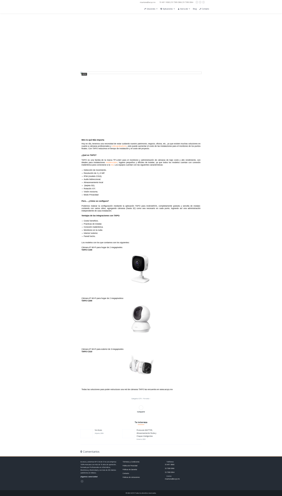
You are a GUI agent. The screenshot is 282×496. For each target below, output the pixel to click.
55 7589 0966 (176, 2)
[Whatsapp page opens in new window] (203, 2)
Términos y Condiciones (131, 462)
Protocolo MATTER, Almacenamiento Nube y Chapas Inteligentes (146, 433)
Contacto (205, 9)
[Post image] (86, 433)
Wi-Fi (94, 349)
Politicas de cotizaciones (131, 477)
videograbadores (119, 146)
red (112, 165)
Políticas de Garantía (130, 469)
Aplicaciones (168, 9)
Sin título (98, 430)
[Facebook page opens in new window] (196, 2)
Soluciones (151, 9)
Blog (195, 9)
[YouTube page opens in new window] (200, 2)
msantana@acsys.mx (147, 2)
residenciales (111, 162)
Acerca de (184, 9)
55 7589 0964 (188, 2)
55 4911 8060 (165, 2)
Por (146, 399)
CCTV (84, 74)
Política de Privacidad (130, 466)
